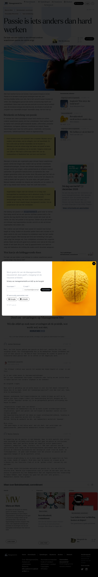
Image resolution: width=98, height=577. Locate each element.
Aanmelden (46, 290)
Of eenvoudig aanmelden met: (17, 295)
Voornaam (10, 286)
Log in (14, 305)
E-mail (26, 286)
